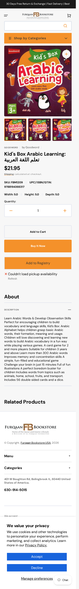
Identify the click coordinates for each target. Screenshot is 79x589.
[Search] (66, 25)
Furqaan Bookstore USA (36, 438)
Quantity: (10, 197)
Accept (37, 556)
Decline (37, 568)
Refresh (12, 274)
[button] (6, 15)
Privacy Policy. (36, 545)
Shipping (9, 170)
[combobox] (38, 26)
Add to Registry (38, 259)
